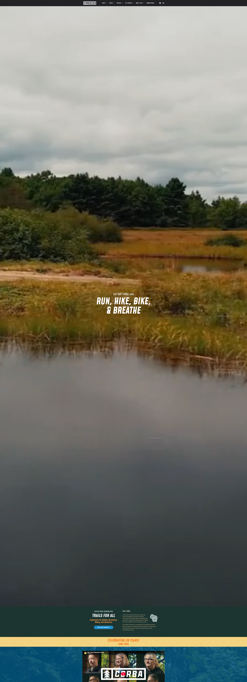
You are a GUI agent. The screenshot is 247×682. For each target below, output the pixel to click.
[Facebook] (160, 3)
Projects (119, 3)
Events (111, 3)
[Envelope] (163, 3)
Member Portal (150, 3)
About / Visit (139, 3)
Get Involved (128, 3)
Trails (103, 3)
